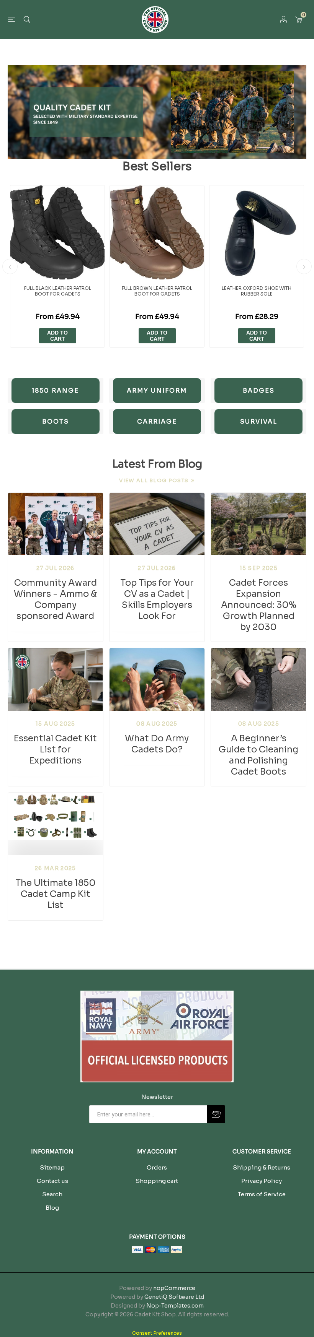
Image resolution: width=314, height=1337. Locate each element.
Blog (52, 1207)
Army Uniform (157, 391)
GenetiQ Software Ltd (174, 1296)
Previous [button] (10, 266)
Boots (55, 422)
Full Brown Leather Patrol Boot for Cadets (157, 291)
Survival (258, 422)
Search (52, 1194)
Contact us (52, 1180)
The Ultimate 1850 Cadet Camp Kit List (55, 894)
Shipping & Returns (261, 1167)
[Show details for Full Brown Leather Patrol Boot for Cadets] (157, 232)
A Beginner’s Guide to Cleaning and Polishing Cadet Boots (258, 755)
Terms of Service (262, 1194)
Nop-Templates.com (175, 1305)
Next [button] (304, 266)
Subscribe (216, 1114)
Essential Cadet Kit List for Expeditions (55, 749)
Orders (157, 1167)
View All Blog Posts (153, 480)
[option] (57, 266)
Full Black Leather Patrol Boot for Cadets (57, 291)
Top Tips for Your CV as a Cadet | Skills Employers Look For (157, 599)
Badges (259, 391)
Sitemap (52, 1167)
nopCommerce (174, 1288)
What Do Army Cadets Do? (157, 744)
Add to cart (57, 336)
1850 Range (55, 391)
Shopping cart (157, 1180)
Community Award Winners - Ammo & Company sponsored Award (55, 599)
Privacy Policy (261, 1180)
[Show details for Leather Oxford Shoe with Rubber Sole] (256, 232)
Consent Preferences (157, 1333)
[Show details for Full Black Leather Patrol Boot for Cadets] (57, 232)
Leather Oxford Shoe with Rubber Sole (256, 291)
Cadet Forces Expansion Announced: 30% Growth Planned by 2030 (258, 605)
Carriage (157, 422)
